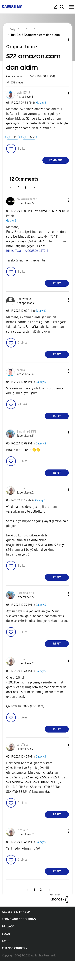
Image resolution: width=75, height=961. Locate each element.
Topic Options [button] (61, 39)
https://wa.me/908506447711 (27, 251)
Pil (15, 137)
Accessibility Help (16, 912)
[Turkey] (12, 6)
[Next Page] (33, 187)
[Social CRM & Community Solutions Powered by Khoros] (59, 898)
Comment (55, 160)
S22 (32, 137)
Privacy (8, 926)
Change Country (14, 948)
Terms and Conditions (19, 919)
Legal (6, 934)
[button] (62, 94)
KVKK (6, 941)
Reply (57, 283)
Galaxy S (41, 103)
